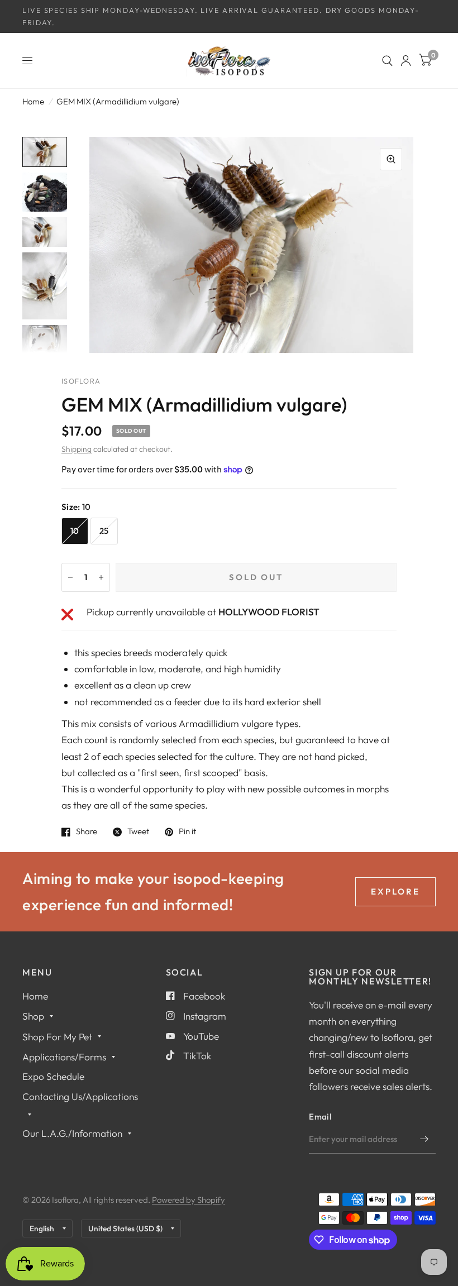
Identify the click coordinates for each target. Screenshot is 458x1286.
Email (320, 1116)
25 (104, 530)
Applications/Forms (64, 1057)
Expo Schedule (53, 1076)
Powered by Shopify (188, 1199)
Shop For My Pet (57, 1037)
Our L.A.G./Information (72, 1133)
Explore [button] (395, 891)
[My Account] (406, 60)
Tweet (138, 832)
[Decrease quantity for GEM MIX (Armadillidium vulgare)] (70, 577)
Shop (33, 1016)
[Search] (387, 60)
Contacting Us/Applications (80, 1096)
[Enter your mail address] (424, 1139)
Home (33, 101)
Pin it (187, 832)
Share (86, 832)
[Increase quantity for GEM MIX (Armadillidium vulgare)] (101, 577)
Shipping (76, 449)
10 (74, 530)
